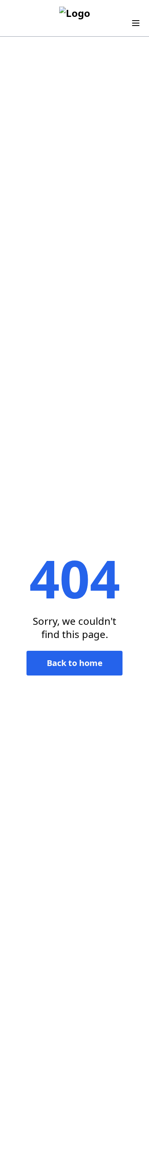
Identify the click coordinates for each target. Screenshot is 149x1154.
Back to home (75, 662)
